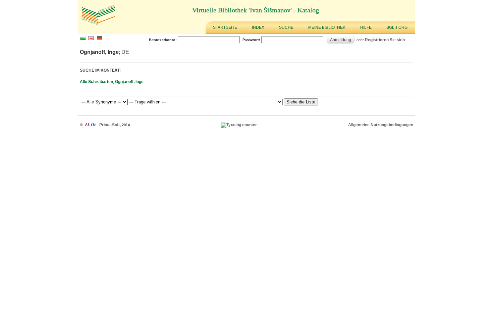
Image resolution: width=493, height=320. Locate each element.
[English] (91, 38)
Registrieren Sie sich (385, 39)
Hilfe (366, 27)
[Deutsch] (100, 38)
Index (258, 27)
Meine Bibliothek (326, 27)
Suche (286, 27)
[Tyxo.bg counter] (239, 125)
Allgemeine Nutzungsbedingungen (380, 125)
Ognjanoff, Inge (129, 81)
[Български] (83, 38)
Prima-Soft (109, 125)
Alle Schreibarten (96, 81)
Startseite (225, 27)
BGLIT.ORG (396, 27)
